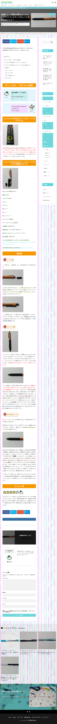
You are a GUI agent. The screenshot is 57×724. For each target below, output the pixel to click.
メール (5, 598)
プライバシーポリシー (36, 717)
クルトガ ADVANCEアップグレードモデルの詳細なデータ (17, 65)
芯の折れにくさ (9, 75)
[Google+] (20, 41)
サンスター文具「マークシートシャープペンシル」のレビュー (28, 653)
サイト (4, 604)
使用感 (6, 67)
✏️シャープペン (11, 5)
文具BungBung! (32, 720)
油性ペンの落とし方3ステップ (47, 84)
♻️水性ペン (46, 113)
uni (9, 24)
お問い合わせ (27, 717)
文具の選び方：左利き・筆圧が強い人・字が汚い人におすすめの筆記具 (47, 77)
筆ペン (45, 120)
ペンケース (46, 164)
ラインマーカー (47, 116)
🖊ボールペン (4, 5)
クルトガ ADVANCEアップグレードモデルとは (15, 62)
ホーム (9, 717)
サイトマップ (20, 717)
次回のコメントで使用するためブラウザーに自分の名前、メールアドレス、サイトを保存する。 (19, 611)
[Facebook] (6, 41)
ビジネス (4, 24)
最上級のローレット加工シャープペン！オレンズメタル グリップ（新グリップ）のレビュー (10, 679)
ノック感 (8, 70)
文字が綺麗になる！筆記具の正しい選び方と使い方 (47, 70)
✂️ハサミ (25, 5)
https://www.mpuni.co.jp (26, 247)
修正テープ (47, 155)
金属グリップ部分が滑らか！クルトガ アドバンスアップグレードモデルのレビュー (30, 33)
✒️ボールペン (47, 127)
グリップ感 (9, 72)
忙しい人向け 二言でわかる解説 (12, 59)
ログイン (45, 189)
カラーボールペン (48, 131)
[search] (51, 42)
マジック (46, 161)
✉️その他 (35, 5)
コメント (5, 578)
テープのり (46, 105)
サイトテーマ (46, 717)
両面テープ (47, 153)
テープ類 (46, 149)
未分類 (45, 123)
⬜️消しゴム (19, 5)
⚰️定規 (45, 168)
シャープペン (12, 24)
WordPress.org (46, 200)
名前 (4, 592)
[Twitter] (13, 41)
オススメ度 (7, 78)
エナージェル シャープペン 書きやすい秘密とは (47, 57)
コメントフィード (47, 196)
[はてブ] (27, 41)
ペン (45, 109)
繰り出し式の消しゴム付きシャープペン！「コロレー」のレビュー (46, 653)
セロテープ (47, 157)
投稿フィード (46, 193)
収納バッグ (46, 175)
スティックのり (47, 102)
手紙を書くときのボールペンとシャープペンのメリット (47, 63)
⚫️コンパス (46, 172)
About (14, 717)
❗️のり (30, 5)
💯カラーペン (42, 5)
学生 (7, 24)
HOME (3, 33)
